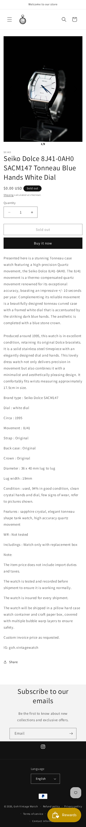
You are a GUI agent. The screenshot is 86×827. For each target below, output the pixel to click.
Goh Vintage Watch (26, 806)
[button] (9, 19)
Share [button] (13, 662)
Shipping (9, 194)
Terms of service (33, 813)
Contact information (45, 821)
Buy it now (43, 243)
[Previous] (10, 89)
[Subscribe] (71, 733)
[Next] (75, 89)
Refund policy (51, 806)
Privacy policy (73, 806)
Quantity (10, 203)
